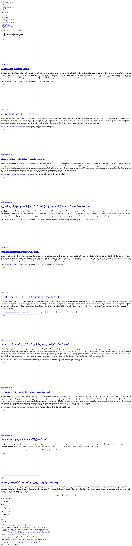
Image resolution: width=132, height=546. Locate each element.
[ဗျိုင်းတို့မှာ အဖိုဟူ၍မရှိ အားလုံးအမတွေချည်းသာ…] (66, 95)
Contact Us (5, 27)
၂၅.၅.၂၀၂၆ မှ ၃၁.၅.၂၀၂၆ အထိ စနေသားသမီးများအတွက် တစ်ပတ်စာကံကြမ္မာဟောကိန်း (24, 527)
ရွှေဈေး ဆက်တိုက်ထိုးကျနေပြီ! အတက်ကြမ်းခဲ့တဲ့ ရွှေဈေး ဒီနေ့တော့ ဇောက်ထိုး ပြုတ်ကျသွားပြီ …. (26, 539)
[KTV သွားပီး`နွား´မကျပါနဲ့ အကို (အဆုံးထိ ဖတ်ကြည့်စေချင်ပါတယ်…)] (66, 421)
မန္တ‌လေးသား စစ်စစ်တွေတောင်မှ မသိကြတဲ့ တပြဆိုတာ (20, 252)
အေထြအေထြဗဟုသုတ (9, 19)
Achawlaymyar (25, 81)
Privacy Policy (6, 25)
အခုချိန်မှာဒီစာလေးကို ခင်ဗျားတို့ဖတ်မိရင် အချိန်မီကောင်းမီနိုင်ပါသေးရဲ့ (25, 392)
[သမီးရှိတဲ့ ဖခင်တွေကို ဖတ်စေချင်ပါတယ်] (66, 50)
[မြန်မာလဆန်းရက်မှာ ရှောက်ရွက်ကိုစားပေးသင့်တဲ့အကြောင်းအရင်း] (66, 141)
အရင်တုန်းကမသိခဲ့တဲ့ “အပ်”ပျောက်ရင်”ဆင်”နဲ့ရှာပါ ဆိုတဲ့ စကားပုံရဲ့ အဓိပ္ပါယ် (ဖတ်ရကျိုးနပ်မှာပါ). (35, 344)
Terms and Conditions (8, 26)
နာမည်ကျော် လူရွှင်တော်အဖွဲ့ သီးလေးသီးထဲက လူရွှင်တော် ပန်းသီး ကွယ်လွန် (21, 537)
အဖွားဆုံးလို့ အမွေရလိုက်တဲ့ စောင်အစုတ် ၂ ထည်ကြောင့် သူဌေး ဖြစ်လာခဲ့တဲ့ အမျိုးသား (31, 482)
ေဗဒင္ (5, 14)
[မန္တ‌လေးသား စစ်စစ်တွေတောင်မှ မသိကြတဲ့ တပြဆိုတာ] (66, 233)
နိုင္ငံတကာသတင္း (7, 10)
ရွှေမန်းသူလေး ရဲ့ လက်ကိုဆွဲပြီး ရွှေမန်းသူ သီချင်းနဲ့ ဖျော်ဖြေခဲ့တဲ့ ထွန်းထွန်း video (22, 541)
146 (4, 501)
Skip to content (4, 1)
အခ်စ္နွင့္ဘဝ (5, 12)
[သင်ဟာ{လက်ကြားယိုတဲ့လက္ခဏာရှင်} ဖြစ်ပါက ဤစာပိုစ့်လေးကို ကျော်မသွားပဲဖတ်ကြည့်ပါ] (66, 278)
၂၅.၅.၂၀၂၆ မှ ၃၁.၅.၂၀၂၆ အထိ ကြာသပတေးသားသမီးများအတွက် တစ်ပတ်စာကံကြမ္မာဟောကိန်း (26, 532)
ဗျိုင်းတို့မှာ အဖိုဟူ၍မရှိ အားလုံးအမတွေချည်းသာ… (19, 114)
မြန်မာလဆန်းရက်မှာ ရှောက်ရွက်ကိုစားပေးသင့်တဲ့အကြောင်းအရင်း (24, 159)
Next (7, 501)
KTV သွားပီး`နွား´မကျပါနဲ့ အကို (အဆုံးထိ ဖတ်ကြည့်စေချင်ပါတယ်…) (25, 439)
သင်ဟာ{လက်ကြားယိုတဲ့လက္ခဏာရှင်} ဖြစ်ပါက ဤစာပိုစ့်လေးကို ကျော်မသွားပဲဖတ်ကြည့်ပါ (32, 297)
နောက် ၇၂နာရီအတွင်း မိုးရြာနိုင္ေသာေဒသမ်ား (14, 534)
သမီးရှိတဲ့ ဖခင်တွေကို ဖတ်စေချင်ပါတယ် (15, 69)
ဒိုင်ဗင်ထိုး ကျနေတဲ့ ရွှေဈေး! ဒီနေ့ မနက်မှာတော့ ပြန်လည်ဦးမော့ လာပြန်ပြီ (20, 524)
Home (4, 4)
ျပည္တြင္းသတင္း (8, 7)
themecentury (21, 544)
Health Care (6, 24)
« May (2, 519)
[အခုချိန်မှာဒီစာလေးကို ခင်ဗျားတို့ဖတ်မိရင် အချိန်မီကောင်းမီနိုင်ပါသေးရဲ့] (66, 374)
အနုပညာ (5, 17)
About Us (5, 6)
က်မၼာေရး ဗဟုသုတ (8, 22)
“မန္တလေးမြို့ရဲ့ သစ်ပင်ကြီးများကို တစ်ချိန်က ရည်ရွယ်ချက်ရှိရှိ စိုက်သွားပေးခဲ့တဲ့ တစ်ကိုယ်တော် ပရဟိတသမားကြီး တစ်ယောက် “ (45, 206)
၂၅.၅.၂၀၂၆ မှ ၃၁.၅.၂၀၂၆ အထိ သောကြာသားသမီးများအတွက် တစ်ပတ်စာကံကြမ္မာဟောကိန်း (25, 529)
